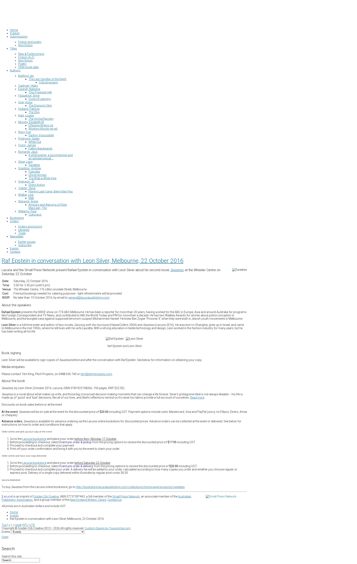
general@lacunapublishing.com (88, 297)
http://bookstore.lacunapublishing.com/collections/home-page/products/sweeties (130, 487)
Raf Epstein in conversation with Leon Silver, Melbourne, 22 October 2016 (92, 260)
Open (5, 537)
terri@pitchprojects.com (96, 374)
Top (4, 525)
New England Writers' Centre (88, 499)
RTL (25, 525)
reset (18, 525)
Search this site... (12, 556)
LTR (32, 525)
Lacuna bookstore (34, 439)
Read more (197, 397)
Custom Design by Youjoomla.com (108, 528)
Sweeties (176, 270)
